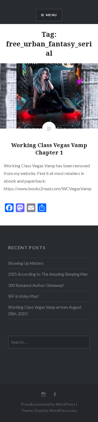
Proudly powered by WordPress (48, 404)
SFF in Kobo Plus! (23, 296)
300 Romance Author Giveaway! (36, 285)
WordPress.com (62, 410)
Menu (51, 15)
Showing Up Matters (26, 263)
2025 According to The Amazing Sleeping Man (48, 274)
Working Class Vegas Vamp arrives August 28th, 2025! (45, 310)
